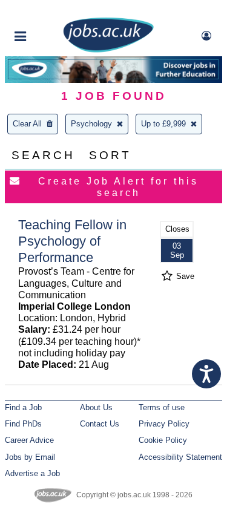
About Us (96, 407)
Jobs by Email (30, 457)
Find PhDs (23, 423)
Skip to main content (48, 10)
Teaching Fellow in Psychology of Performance (72, 241)
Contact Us (99, 423)
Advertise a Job (32, 473)
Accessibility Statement (180, 457)
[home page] (108, 50)
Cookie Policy (163, 440)
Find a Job (23, 407)
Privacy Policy (164, 423)
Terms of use (162, 407)
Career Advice (29, 440)
